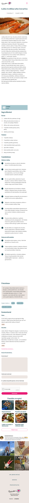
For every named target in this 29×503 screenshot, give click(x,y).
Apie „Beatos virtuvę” (14, 474)
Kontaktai (14, 479)
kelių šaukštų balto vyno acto (11, 150)
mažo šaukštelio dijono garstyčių (12, 145)
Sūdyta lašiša (20, 303)
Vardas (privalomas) (6, 374)
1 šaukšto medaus (8, 137)
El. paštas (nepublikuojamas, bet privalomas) (12, 380)
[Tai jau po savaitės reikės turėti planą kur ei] (7, 448)
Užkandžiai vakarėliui (6, 307)
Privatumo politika (14, 485)
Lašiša (13, 303)
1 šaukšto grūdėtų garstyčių (11, 142)
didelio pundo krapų (9, 132)
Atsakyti (3, 324)
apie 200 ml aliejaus (9, 147)
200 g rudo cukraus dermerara (11, 125)
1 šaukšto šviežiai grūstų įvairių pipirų (11, 128)
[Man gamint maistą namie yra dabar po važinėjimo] (22, 463)
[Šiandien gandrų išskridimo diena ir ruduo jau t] (7, 463)
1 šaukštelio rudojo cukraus (10, 140)
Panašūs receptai (14, 398)
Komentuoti (14, 393)
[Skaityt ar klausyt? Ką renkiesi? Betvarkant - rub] (22, 448)
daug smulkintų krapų (9, 152)
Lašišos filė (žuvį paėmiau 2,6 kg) (12, 118)
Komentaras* (4, 356)
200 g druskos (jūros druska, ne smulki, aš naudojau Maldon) (12, 121)
